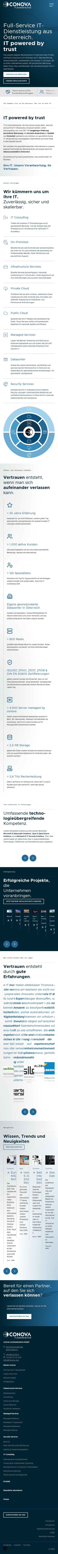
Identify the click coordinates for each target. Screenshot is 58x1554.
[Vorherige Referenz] (6, 944)
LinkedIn (17, 1545)
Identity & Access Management (15, 1449)
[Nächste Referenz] (14, 944)
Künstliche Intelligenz (11, 1409)
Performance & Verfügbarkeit (15, 1475)
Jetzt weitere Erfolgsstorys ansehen (23, 901)
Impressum (50, 1521)
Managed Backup (10, 1430)
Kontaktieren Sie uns (19, 1316)
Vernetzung (8, 1397)
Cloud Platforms (9, 1405)
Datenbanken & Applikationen (15, 1459)
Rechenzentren (9, 1393)
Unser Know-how (10, 1374)
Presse (6, 1499)
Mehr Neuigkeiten (14, 1147)
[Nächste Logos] (33, 858)
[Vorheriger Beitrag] (6, 1271)
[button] (5, 1549)
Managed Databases (11, 1426)
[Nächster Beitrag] (14, 1271)
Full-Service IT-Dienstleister (14, 1370)
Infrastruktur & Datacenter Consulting (18, 1463)
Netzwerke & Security (12, 1471)
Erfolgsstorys (8, 1382)
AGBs (52, 1533)
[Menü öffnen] (51, 5)
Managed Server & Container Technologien (20, 1467)
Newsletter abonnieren (12, 1490)
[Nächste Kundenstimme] (33, 1111)
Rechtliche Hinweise (47, 1536)
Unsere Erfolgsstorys (16, 81)
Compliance (50, 1525)
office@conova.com (11, 1360)
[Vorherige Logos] (25, 858)
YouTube (26, 1545)
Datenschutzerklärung (46, 1529)
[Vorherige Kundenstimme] (25, 1111)
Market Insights (9, 1378)
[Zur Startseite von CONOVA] (17, 5)
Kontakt (6, 1481)
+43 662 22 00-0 (12, 1355)
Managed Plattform (11, 1418)
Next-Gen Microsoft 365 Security (16, 1445)
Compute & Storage (11, 1401)
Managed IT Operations (13, 1422)
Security (6, 1442)
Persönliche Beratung (16, 74)
